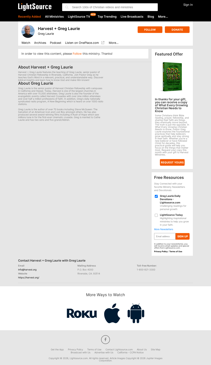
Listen (82, 42)
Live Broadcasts (132, 16)
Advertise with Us (103, 352)
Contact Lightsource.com (119, 349)
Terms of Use (175, 251)
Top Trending (107, 16)
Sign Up (182, 236)
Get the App (57, 349)
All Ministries (54, 16)
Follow (150, 29)
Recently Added (29, 16)
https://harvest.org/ (28, 277)
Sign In (188, 4)
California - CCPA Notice (130, 352)
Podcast (55, 42)
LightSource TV (79, 16)
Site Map (155, 349)
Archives (40, 42)
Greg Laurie (46, 33)
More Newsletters (163, 229)
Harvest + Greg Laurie (59, 28)
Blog (151, 16)
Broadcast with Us (80, 352)
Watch (25, 42)
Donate (177, 29)
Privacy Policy (161, 251)
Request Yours (172, 162)
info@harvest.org (27, 269)
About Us (142, 349)
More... (163, 16)
